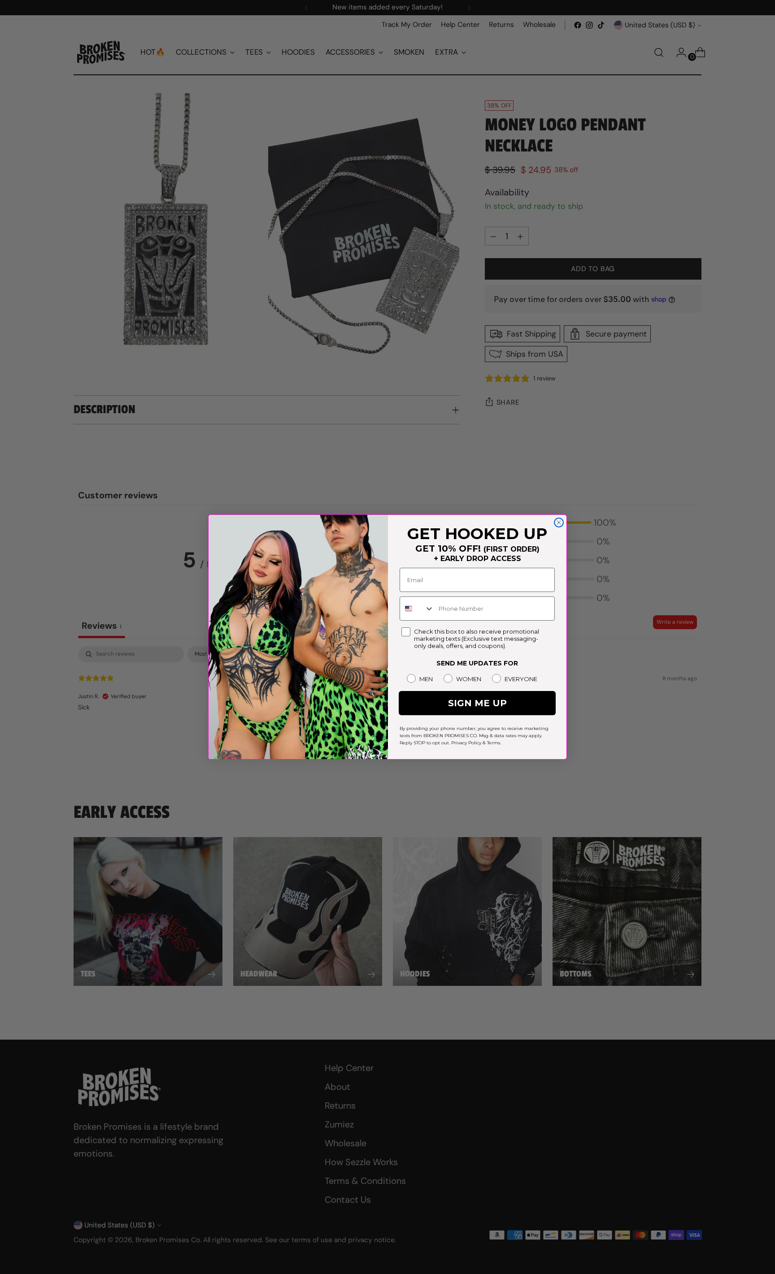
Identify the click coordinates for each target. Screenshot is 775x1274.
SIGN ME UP (477, 703)
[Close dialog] (558, 522)
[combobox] (417, 608)
